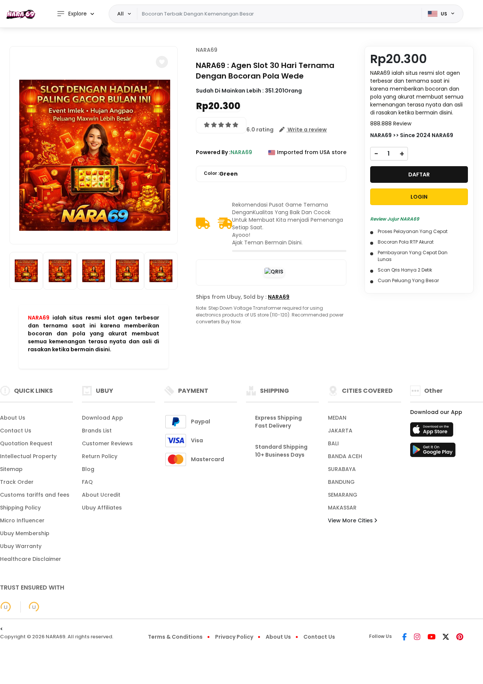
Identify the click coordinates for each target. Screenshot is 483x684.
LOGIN (419, 197)
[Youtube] (431, 637)
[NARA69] (21, 14)
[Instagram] (417, 637)
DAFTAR (419, 174)
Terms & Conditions (175, 637)
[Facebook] (404, 637)
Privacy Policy (234, 637)
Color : (221, 174)
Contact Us (15, 430)
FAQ (87, 482)
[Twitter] (446, 637)
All (120, 13)
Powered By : (213, 152)
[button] (162, 62)
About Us (12, 418)
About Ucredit (101, 495)
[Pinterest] (459, 637)
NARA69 (38, 317)
